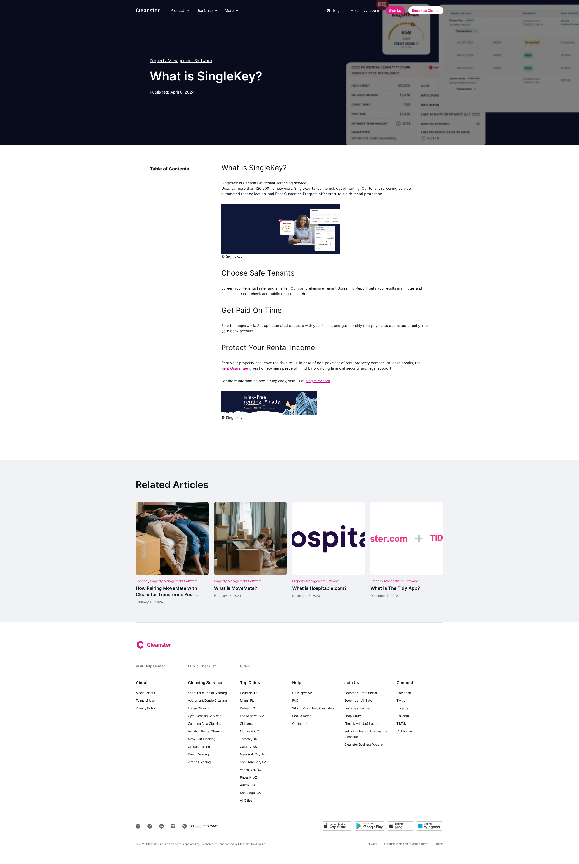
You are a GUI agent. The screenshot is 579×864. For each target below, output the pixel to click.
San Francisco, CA (253, 762)
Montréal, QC (249, 731)
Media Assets (145, 693)
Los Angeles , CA (252, 716)
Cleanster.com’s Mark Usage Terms (406, 843)
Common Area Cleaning (205, 723)
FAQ (295, 700)
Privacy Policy (146, 708)
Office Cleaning (199, 746)
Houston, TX (249, 693)
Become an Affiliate (358, 700)
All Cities (246, 800)
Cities (245, 666)
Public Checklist (202, 666)
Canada (142, 581)
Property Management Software (181, 60)
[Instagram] (173, 826)
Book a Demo (301, 716)
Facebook (403, 693)
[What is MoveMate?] (250, 550)
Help (355, 10)
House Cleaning (199, 708)
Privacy (372, 843)
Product (177, 10)
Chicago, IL (248, 723)
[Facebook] (138, 826)
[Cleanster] (148, 10)
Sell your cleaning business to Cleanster (365, 734)
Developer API (302, 693)
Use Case (204, 10)
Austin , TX (247, 785)
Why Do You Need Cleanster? (313, 708)
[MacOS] (400, 826)
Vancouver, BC (250, 770)
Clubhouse (404, 731)
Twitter (401, 700)
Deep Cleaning (198, 754)
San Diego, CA (250, 793)
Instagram (403, 708)
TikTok (401, 723)
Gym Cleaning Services (204, 716)
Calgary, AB (248, 746)
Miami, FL (247, 700)
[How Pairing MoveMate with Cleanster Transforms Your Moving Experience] (172, 553)
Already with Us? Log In (361, 723)
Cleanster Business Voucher (364, 744)
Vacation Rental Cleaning (205, 731)
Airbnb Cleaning (199, 762)
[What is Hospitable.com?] (328, 550)
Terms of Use (145, 700)
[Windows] (429, 826)
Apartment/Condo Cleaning (207, 700)
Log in (375, 10)
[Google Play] (369, 826)
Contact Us (300, 723)
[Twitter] (149, 826)
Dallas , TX (247, 708)
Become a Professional (360, 693)
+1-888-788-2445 (204, 826)
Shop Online (353, 716)
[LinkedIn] (161, 826)
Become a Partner (357, 708)
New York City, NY (253, 754)
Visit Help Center (150, 666)
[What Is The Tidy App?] (406, 550)
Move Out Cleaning (201, 739)
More (229, 10)
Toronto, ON (249, 739)
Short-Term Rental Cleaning (207, 693)
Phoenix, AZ (248, 777)
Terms (439, 843)
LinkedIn (402, 716)
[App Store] (337, 826)
